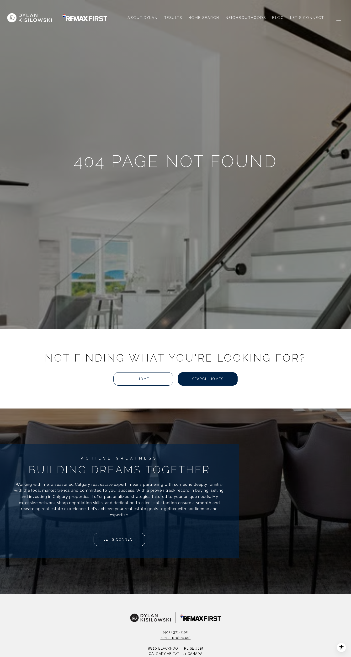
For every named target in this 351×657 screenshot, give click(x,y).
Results (173, 18)
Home (143, 379)
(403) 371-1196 (175, 632)
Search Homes (207, 379)
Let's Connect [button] (119, 539)
